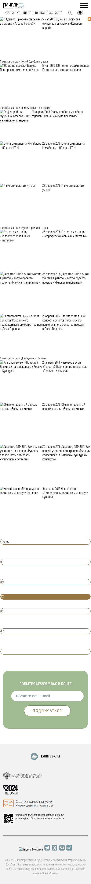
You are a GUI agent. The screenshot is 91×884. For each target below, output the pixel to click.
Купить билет (21, 13)
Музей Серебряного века (34, 61)
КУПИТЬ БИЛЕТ (50, 756)
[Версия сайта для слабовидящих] (80, 13)
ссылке (60, 818)
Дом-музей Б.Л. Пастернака (35, 108)
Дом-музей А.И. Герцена (33, 358)
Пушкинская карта (48, 13)
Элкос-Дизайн (50, 873)
